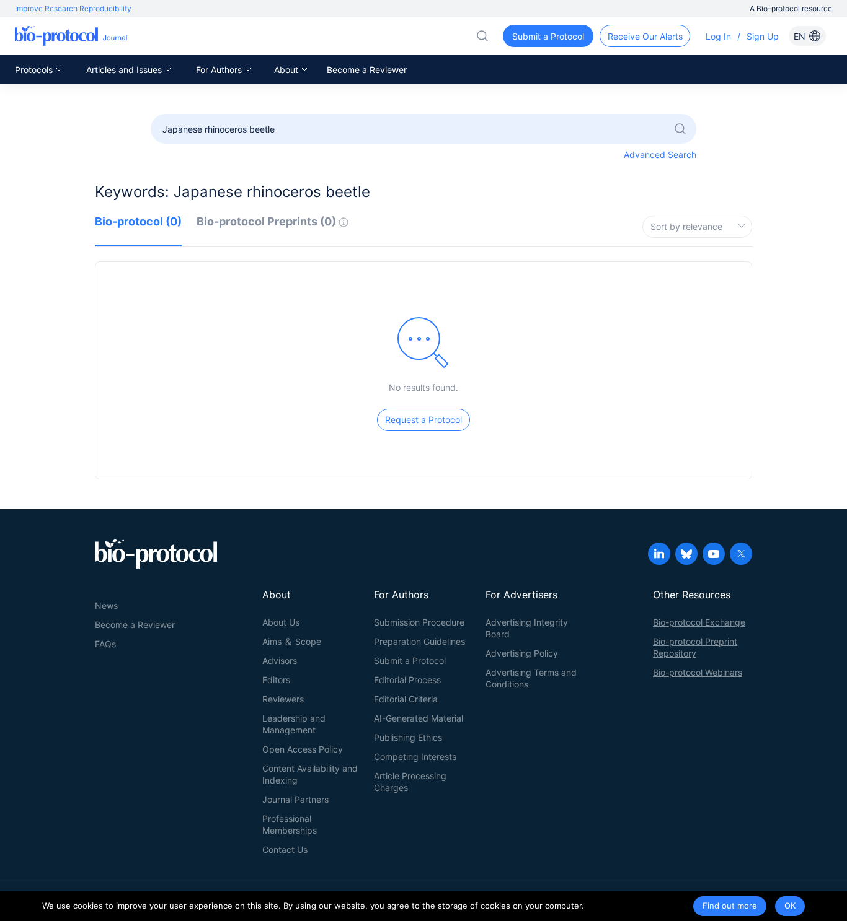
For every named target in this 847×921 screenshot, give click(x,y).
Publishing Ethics (408, 737)
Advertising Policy (522, 653)
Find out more (730, 905)
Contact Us (285, 849)
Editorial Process (407, 679)
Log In (718, 36)
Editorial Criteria (406, 699)
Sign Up (763, 36)
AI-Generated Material (418, 718)
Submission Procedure (419, 622)
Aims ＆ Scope (291, 641)
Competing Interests (415, 756)
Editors (276, 679)
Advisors (279, 660)
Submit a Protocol (410, 660)
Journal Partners (295, 799)
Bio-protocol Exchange (699, 622)
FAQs (105, 644)
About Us (280, 622)
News (106, 605)
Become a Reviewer (367, 69)
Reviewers (283, 699)
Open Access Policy (302, 749)
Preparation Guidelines (419, 641)
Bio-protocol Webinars (697, 672)
